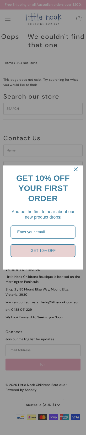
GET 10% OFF (43, 251)
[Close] (75, 169)
